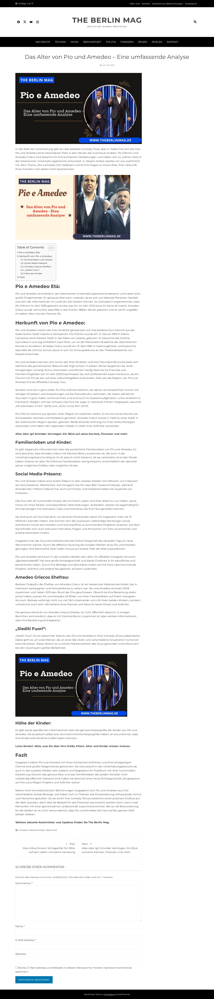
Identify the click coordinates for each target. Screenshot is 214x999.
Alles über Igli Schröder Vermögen (38, 433)
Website (20, 954)
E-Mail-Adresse (25, 940)
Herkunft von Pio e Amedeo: (35, 256)
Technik (60, 41)
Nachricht (43, 41)
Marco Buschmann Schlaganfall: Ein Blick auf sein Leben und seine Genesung (49, 848)
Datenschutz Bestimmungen (167, 3)
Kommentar (24, 883)
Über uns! (135, 3)
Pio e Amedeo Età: (29, 252)
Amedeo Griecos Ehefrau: (38, 266)
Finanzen (127, 41)
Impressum (191, 3)
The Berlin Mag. (98, 822)
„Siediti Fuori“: (32, 270)
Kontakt (146, 3)
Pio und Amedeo (26, 293)
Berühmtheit (92, 41)
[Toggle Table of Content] (49, 248)
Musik (75, 41)
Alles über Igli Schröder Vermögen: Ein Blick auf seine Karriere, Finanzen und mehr (110, 848)
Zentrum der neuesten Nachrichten (107, 26)
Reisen (142, 41)
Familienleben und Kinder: (38, 259)
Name (20, 926)
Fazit (22, 277)
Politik (111, 41)
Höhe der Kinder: (33, 273)
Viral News (109, 994)
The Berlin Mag (107, 20)
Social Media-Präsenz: (35, 263)
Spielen (157, 41)
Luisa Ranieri (24, 746)
